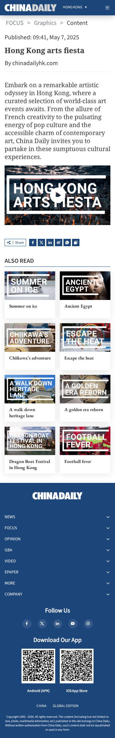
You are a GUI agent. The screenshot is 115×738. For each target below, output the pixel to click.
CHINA (41, 706)
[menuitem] (72, 7)
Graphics (45, 23)
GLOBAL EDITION (66, 706)
